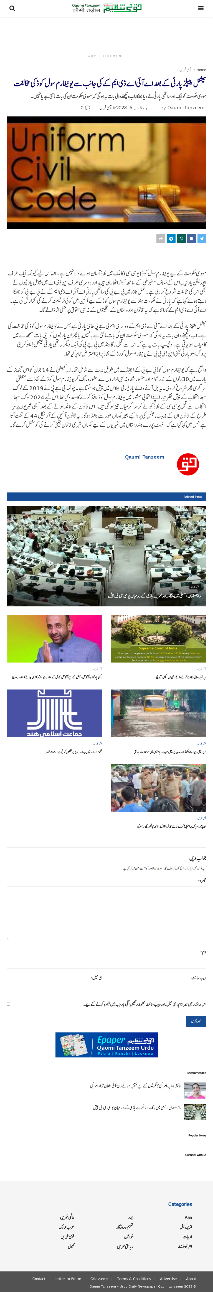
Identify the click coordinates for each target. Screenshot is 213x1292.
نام (203, 951)
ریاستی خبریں (125, 1246)
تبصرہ (202, 880)
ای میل (96, 977)
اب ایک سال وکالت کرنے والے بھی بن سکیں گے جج (181, 677)
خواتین (128, 1236)
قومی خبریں (185, 70)
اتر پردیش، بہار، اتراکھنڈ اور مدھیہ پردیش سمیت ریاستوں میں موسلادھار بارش (170, 752)
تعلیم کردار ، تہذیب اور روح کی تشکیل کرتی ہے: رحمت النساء (73, 752)
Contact (38, 1279)
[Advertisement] (106, 33)
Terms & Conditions (134, 1279)
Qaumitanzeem (170, 1286)
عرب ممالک (66, 1227)
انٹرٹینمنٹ (185, 1246)
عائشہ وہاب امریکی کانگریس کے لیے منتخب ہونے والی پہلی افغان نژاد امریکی (135, 1085)
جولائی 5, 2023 (132, 107)
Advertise (168, 1279)
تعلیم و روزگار (124, 1227)
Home (201, 70)
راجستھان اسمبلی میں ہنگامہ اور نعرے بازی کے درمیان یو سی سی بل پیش (154, 595)
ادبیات (187, 1236)
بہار (130, 1217)
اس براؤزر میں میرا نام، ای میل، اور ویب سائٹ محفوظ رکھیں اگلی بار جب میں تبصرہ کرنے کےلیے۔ (144, 1004)
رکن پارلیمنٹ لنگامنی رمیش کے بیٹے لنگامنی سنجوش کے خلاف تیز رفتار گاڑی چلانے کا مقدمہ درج (57, 677)
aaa (188, 1217)
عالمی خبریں (67, 1217)
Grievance (99, 1279)
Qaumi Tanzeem (186, 107)
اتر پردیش (186, 1227)
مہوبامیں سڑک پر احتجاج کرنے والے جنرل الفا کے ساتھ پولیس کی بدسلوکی (171, 826)
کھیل (71, 1246)
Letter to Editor (68, 1279)
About (191, 1279)
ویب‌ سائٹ (198, 977)
